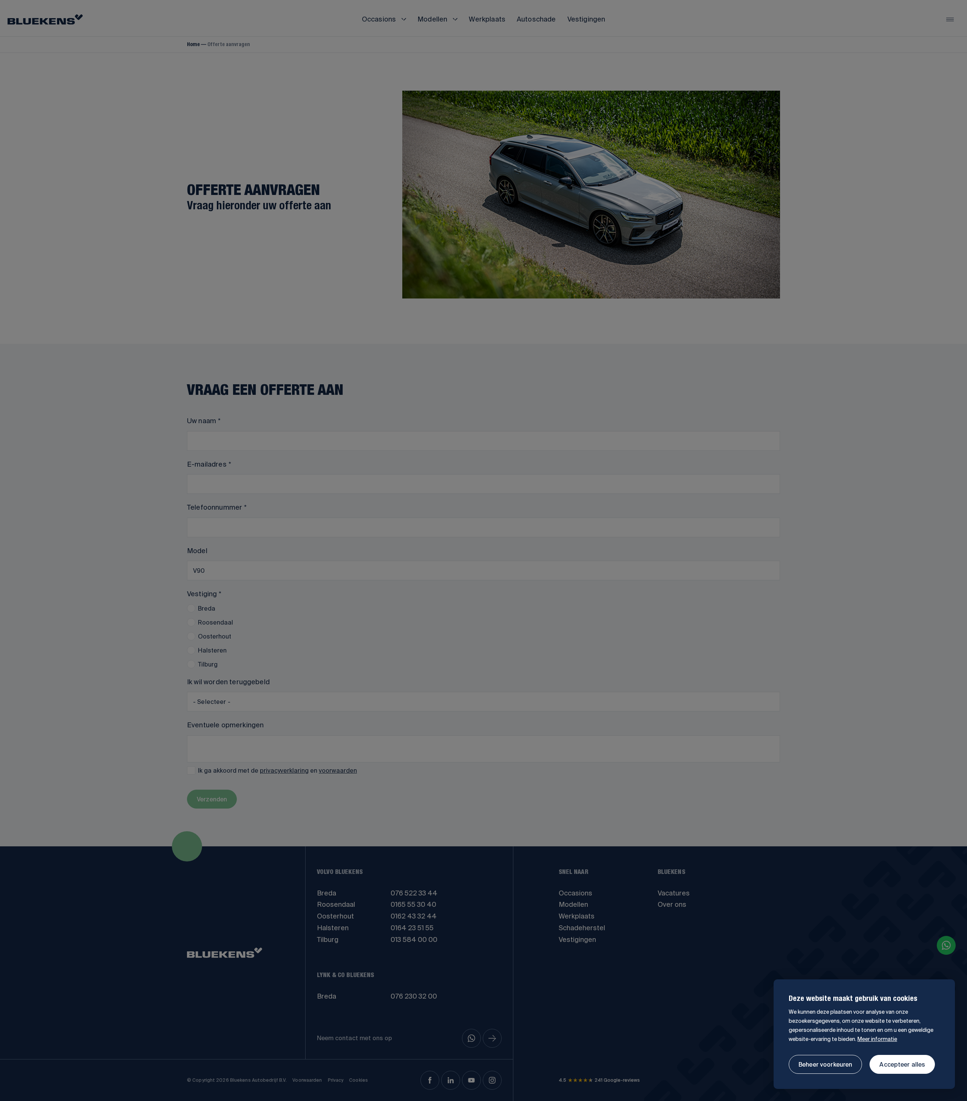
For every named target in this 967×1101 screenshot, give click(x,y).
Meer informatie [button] (877, 1039)
